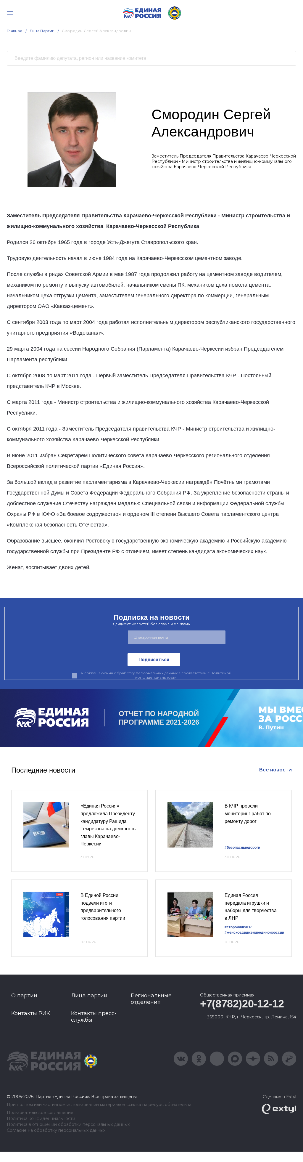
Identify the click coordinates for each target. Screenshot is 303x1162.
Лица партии (89, 995)
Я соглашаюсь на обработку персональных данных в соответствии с (156, 675)
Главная (14, 30)
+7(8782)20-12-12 (242, 1004)
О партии (24, 995)
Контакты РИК (30, 1013)
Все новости (275, 770)
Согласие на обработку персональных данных (56, 1130)
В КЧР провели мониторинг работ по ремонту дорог (248, 813)
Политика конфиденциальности (41, 1118)
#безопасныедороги (242, 847)
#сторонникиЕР (238, 927)
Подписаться (153, 659)
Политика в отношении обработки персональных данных (68, 1124)
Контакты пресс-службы (94, 1016)
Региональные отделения (151, 998)
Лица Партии (42, 30)
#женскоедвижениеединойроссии (254, 932)
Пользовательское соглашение (40, 1112)
